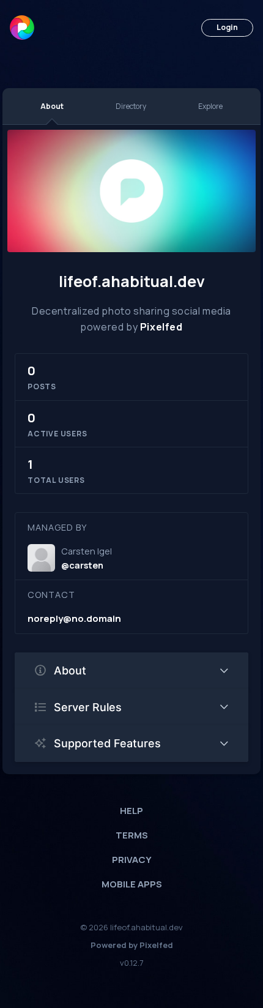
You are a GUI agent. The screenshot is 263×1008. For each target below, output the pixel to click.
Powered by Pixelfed (132, 944)
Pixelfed (161, 327)
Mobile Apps (132, 884)
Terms (132, 835)
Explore (210, 106)
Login (227, 27)
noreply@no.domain (74, 618)
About (52, 106)
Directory (131, 106)
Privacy (132, 859)
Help (131, 810)
